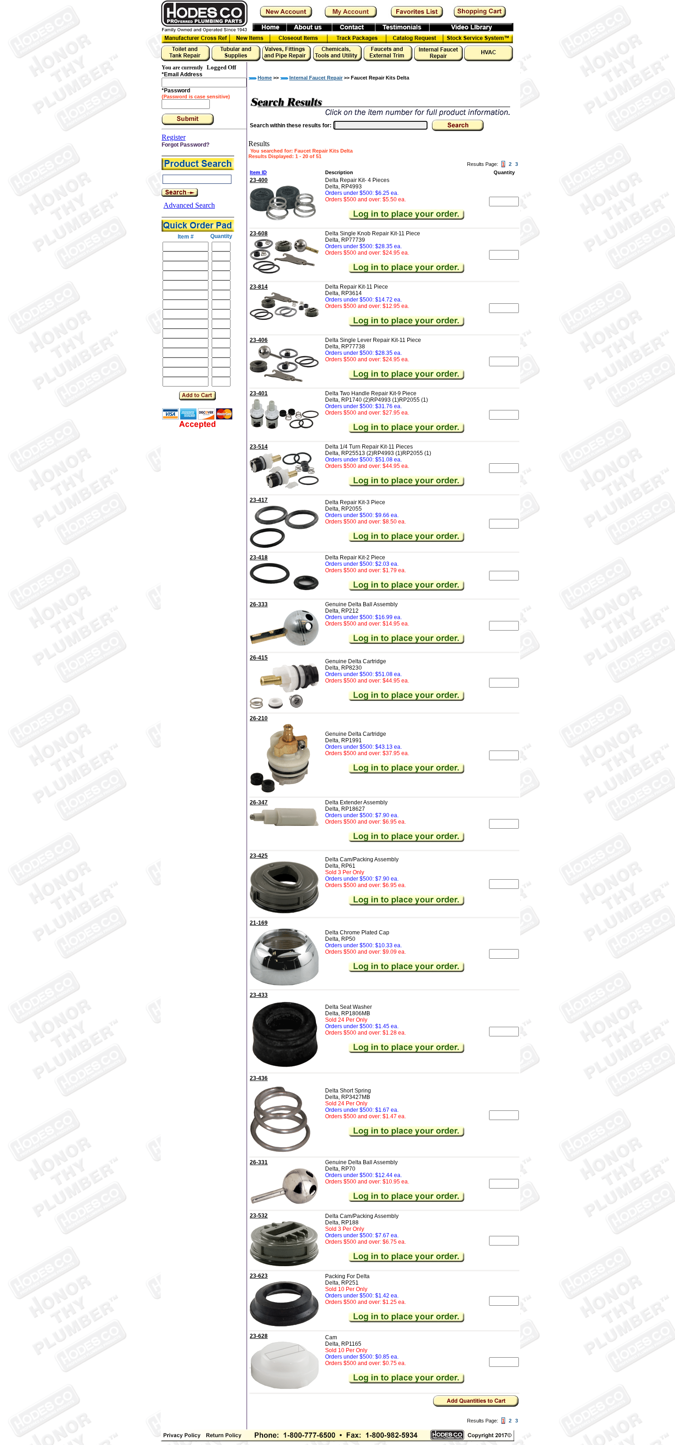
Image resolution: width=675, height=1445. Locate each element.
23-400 (259, 180)
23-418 (259, 557)
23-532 (259, 1215)
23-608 (259, 233)
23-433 (259, 995)
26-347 (259, 802)
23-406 (259, 340)
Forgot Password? (185, 145)
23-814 (259, 287)
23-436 (259, 1078)
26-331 (259, 1162)
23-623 (259, 1276)
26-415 (259, 657)
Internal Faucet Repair (316, 77)
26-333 (259, 604)
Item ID (258, 172)
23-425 (259, 856)
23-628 (259, 1336)
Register (174, 137)
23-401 (259, 393)
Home (265, 77)
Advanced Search (189, 205)
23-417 (259, 500)
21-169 (259, 923)
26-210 (259, 718)
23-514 (259, 447)
